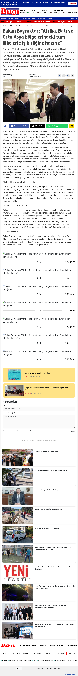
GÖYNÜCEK (36, 2)
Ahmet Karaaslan (60, 660)
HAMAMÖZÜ (59, 2)
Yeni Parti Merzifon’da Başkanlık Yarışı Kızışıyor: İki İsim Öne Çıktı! (54, 568)
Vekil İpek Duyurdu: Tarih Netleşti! (47, 490)
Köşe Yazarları (60, 653)
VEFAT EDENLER (38, 18)
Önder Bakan (26, 660)
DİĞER (49, 18)
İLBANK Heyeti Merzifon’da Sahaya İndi (48, 509)
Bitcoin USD (59, 10)
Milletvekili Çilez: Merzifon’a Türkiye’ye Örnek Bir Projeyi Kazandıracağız (54, 626)
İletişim (12, 653)
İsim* (5, 405)
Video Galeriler (49, 653)
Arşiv (18, 653)
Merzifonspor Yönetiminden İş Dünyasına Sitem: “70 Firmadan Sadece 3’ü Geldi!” (53, 548)
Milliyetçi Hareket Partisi (45, 660)
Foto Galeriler (38, 653)
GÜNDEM (26, 18)
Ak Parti (18, 660)
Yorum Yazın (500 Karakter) (12, 413)
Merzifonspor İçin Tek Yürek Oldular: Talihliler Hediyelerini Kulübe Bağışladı (51, 606)
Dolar (23, 10)
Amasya (4, 660)
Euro (33, 10)
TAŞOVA (26, 2)
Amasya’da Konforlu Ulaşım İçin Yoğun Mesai (51, 471)
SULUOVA (47, 2)
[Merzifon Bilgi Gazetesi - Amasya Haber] (8, 645)
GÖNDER (72, 432)
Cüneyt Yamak (72, 660)
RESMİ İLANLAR (7, 18)
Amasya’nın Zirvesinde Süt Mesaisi (47, 528)
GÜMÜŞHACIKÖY (9, 5)
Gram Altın (47, 10)
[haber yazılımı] (70, 674)
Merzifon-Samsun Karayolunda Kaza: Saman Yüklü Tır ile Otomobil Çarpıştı (55, 587)
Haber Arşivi (26, 653)
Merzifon (11, 660)
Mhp (34, 660)
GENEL (23, 26)
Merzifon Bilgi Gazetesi (11, 26)
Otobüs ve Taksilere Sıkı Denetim (46, 451)
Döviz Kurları (72, 653)
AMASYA (5, 2)
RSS (19, 668)
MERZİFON (15, 2)
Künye (4, 653)
